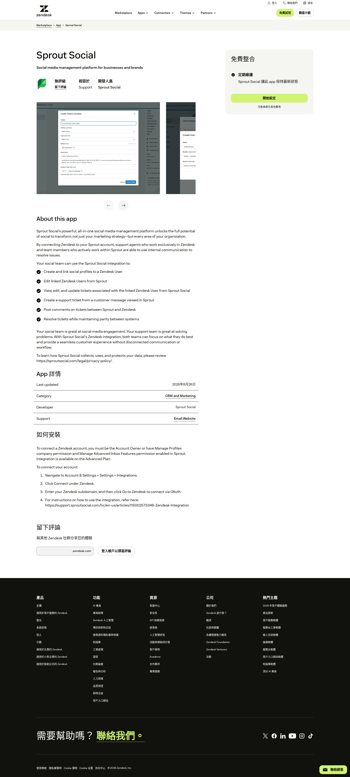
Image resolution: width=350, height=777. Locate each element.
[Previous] (109, 205)
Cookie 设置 (86, 768)
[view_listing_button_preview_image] (98, 148)
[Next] (123, 205)
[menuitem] (308, 3)
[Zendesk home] (45, 10)
